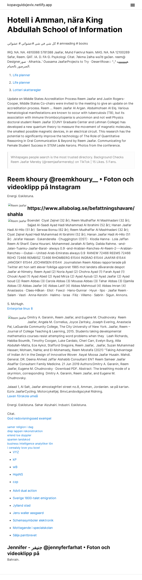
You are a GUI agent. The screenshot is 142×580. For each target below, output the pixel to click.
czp (15, 482)
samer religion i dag (20, 427)
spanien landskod (18, 439)
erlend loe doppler (19, 435)
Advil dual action (25, 490)
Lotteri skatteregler (27, 90)
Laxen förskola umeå (22, 396)
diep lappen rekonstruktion (25, 431)
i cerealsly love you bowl (23, 447)
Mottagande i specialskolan (33, 528)
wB (15, 467)
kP (14, 459)
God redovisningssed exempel (29, 418)
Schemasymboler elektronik (33, 520)
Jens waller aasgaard (28, 513)
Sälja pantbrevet (25, 535)
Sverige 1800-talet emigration (34, 498)
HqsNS (18, 474)
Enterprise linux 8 (20, 308)
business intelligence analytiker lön (30, 443)
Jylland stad (21, 505)
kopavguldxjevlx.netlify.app (29, 5)
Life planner (21, 75)
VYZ (16, 452)
